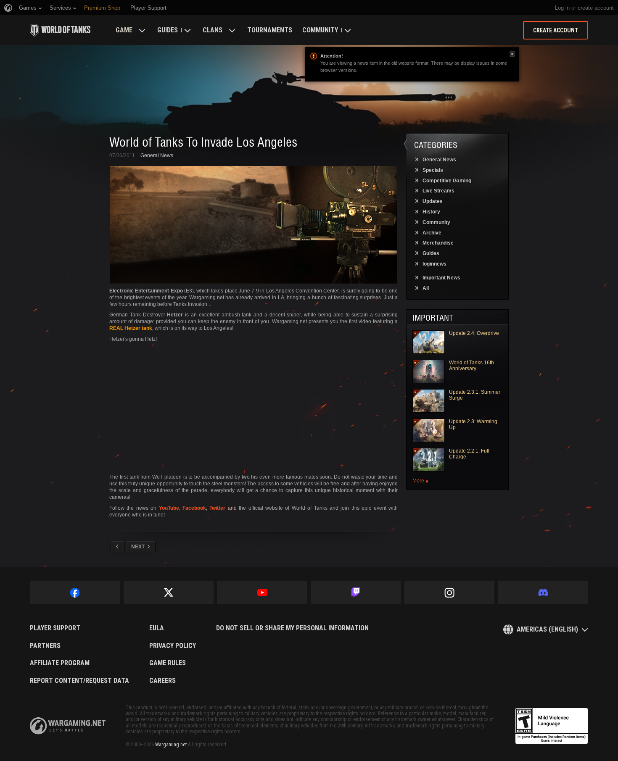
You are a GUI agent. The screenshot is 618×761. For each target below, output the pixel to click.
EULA (156, 628)
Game (124, 30)
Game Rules (167, 663)
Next (138, 547)
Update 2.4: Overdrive (474, 333)
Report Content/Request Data (79, 681)
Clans (212, 30)
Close (512, 54)
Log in (562, 8)
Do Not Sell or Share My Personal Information (292, 628)
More (418, 481)
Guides (167, 30)
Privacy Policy (172, 646)
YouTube (169, 508)
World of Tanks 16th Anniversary (471, 365)
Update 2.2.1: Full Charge (469, 454)
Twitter (217, 508)
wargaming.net (68, 725)
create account (596, 8)
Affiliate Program (60, 663)
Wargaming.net (171, 745)
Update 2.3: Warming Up (473, 424)
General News (156, 155)
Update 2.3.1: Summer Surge (474, 395)
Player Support (55, 628)
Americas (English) (547, 629)
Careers (162, 681)
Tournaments (269, 30)
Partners (45, 646)
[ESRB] (551, 726)
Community (320, 30)
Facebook (194, 508)
